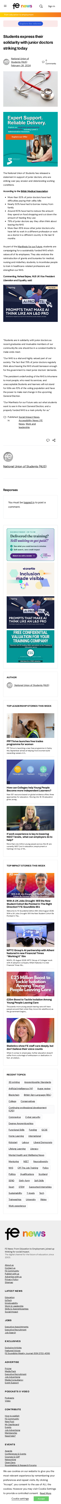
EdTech (8, 1300)
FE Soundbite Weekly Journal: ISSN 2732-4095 (27, 1353)
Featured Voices (12, 1350)
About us (9, 1265)
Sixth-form (24, 1180)
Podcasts (9, 1397)
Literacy (34, 1148)
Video (8, 1400)
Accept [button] (41, 1498)
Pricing (8, 1368)
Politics (12, 1174)
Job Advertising (12, 1377)
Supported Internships (40, 1186)
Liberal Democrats (43, 1142)
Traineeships (15, 1199)
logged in (29, 502)
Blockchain (14, 1094)
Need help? (10, 1436)
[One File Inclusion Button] (30, 578)
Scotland (43, 1174)
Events (8, 1427)
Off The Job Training (28, 1167)
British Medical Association (34, 191)
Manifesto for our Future (30, 246)
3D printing (14, 1082)
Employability (11, 1303)
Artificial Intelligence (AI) (21, 1088)
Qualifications (27, 1174)
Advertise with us (13, 1276)
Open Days (10, 1462)
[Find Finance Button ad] (30, 544)
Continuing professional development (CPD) (28, 1109)
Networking (10, 1459)
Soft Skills (39, 1180)
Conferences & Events (15, 1453)
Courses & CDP (12, 1456)
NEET (26, 1161)
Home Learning (16, 1135)
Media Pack (10, 1371)
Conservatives (28, 1101)
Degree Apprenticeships (21, 1123)
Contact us (10, 1268)
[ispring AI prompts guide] (30, 320)
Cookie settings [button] (20, 1498)
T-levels (31, 1193)
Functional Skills (16, 1129)
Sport (11, 1186)
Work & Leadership (14, 1306)
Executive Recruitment (15, 1329)
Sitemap (9, 1282)
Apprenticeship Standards (37, 1082)
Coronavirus (15, 1117)
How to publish (12, 1415)
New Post (9, 1421)
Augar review (43, 1088)
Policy (46, 1167)
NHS (11, 1167)
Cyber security (32, 1117)
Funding (33, 1129)
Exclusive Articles (13, 1347)
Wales (43, 1199)
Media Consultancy (14, 1380)
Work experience (17, 1205)
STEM (21, 1186)
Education (9, 1297)
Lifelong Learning (17, 1148)
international (34, 1135)
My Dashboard (12, 1424)
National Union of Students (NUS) (24, 466)
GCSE (44, 1129)
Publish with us (12, 1273)
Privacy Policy (11, 1279)
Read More (45, 1493)
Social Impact (11, 1311)
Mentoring (14, 1161)
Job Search (10, 1332)
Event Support (12, 1382)
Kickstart (13, 1142)
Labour (25, 1142)
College (12, 1101)
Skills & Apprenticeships (16, 1308)
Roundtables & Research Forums (21, 1465)
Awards (8, 1451)
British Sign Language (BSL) (37, 1094)
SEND (11, 1180)
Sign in (51, 6)
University (31, 1199)
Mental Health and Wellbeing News (26, 1155)
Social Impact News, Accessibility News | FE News (31, 420)
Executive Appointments (16, 1326)
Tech (41, 1193)
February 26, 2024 (21, 65)
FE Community (12, 1270)
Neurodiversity (40, 1161)
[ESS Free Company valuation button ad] (30, 646)
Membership (11, 1433)
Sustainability (15, 1193)
